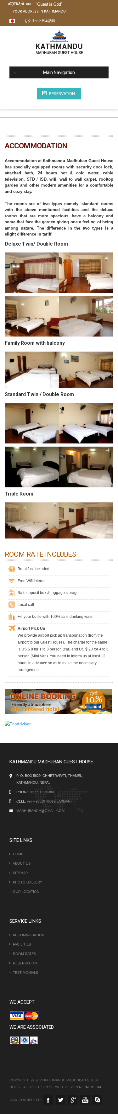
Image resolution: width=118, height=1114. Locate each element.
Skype (97, 1100)
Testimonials (25, 972)
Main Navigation (59, 72)
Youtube (85, 1100)
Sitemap (20, 873)
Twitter (60, 1100)
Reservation (62, 93)
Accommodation (28, 935)
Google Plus (72, 1100)
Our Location (26, 892)
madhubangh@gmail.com (40, 811)
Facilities (22, 944)
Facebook (48, 1100)
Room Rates (24, 954)
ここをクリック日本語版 (35, 21)
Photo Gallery (27, 882)
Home (18, 854)
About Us (22, 863)
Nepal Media (90, 1087)
